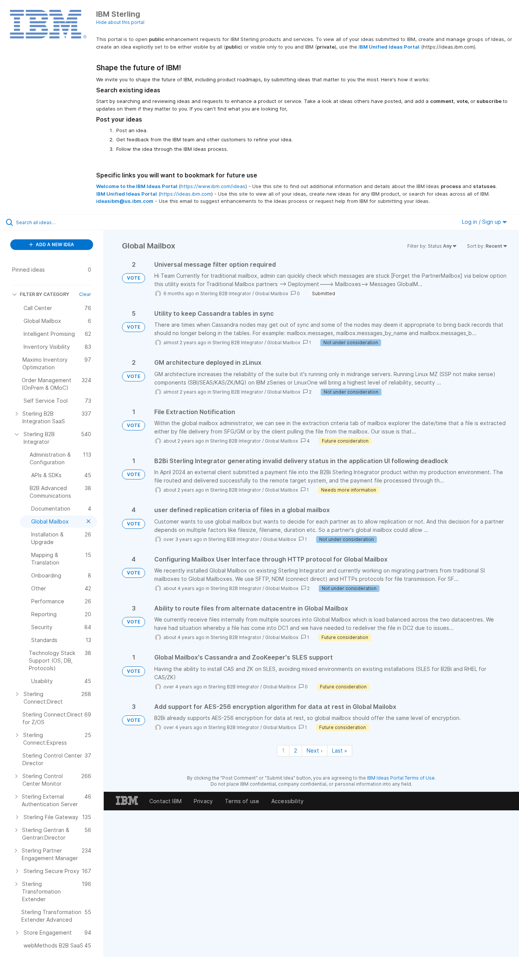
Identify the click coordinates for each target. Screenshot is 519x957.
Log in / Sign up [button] (482, 221)
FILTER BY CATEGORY (44, 294)
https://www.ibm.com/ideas (212, 186)
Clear (85, 294)
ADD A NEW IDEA (54, 244)
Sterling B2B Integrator (225, 293)
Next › (315, 750)
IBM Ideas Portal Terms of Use (401, 778)
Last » (339, 750)
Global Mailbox (271, 293)
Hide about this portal (120, 22)
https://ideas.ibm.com (185, 194)
